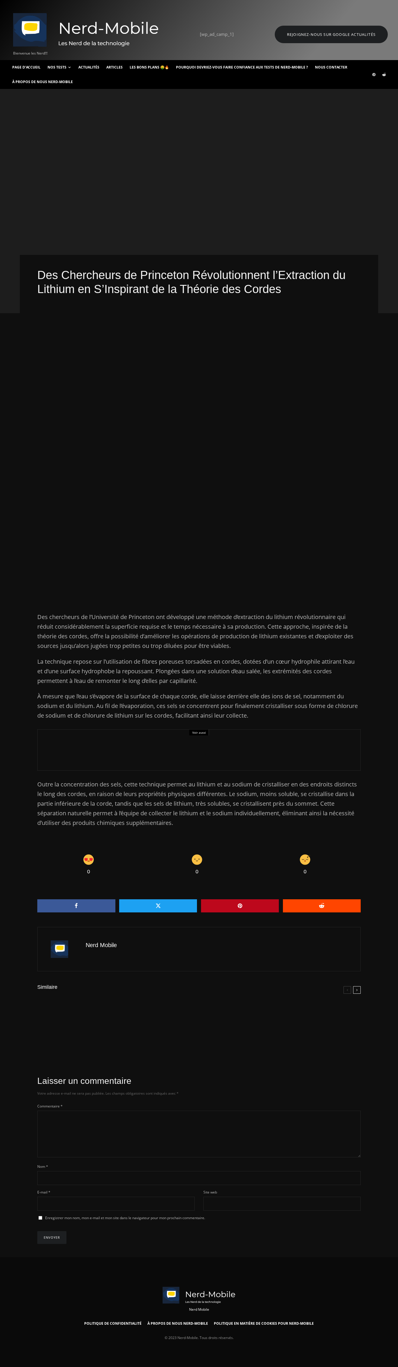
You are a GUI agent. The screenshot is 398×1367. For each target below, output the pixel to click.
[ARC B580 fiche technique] (46, 1044)
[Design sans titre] (46, 1012)
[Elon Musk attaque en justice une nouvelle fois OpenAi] (268, 1014)
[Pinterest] (374, 74)
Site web (210, 1192)
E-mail (43, 1192)
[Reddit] (384, 74)
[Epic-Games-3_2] (58, 750)
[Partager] (76, 905)
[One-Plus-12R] (268, 1044)
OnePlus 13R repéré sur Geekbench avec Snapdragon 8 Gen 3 (318, 1047)
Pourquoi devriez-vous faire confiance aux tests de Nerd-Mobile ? (242, 67)
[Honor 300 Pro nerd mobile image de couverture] (157, 1014)
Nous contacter (331, 67)
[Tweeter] (158, 905)
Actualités (88, 67)
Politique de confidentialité (113, 1323)
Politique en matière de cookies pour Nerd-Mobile (264, 1323)
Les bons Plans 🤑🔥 (149, 67)
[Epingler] (240, 905)
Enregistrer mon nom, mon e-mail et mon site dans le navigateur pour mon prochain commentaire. (125, 1217)
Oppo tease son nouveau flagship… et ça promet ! (98, 1016)
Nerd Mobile (101, 945)
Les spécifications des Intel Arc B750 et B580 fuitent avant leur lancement (99, 1048)
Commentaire (50, 1106)
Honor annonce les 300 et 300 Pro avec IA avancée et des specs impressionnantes (210, 1018)
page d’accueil (26, 67)
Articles (114, 67)
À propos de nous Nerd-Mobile (42, 81)
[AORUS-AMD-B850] (157, 1044)
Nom (42, 1166)
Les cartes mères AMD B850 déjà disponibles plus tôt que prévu (205, 1048)
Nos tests (56, 67)
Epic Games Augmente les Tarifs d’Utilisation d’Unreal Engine (157, 754)
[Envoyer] (322, 905)
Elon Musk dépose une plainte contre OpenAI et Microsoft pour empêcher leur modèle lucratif (321, 1018)
